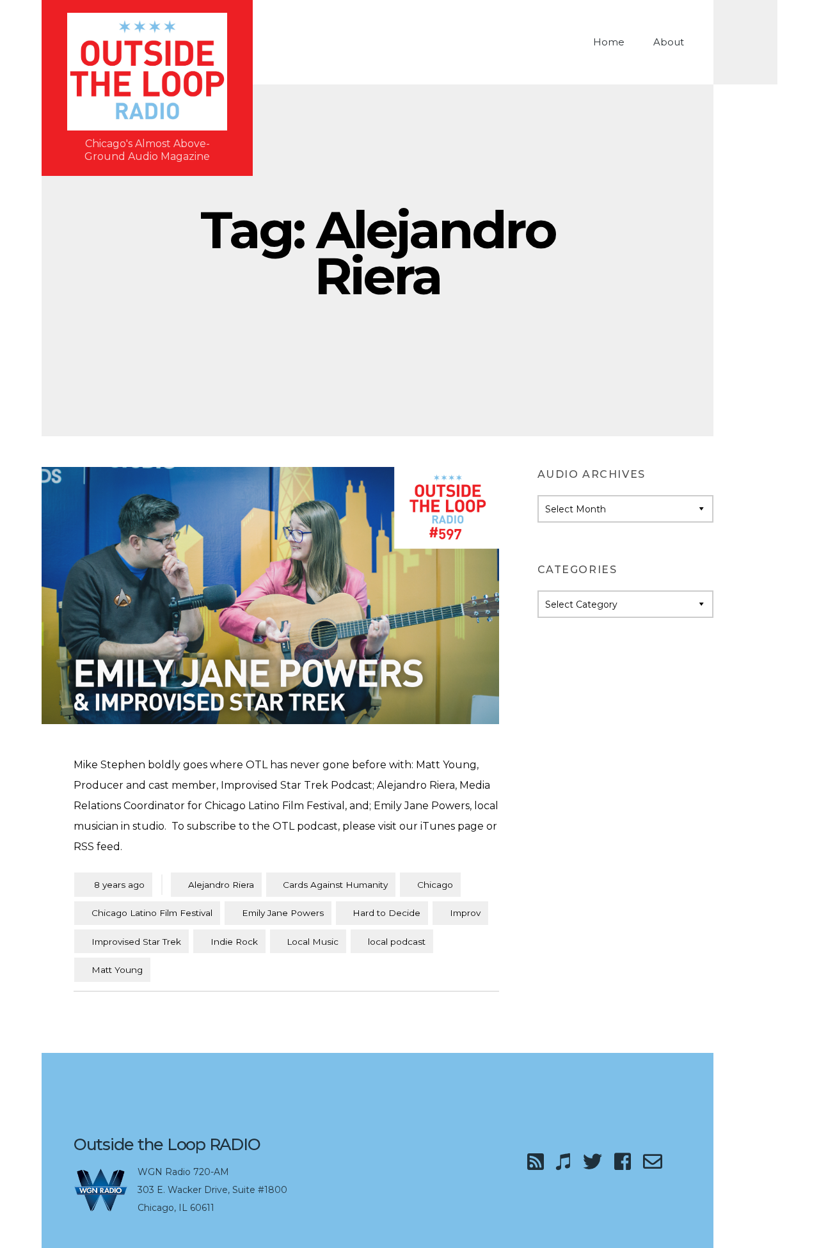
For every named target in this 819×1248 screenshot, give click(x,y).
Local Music (312, 941)
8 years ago (113, 884)
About (668, 42)
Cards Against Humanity (335, 885)
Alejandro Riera (221, 885)
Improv (465, 913)
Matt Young (117, 970)
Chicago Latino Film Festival (151, 913)
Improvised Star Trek (136, 941)
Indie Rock (234, 941)
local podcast (396, 941)
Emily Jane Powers (283, 913)
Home (608, 42)
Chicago (435, 885)
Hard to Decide (386, 913)
